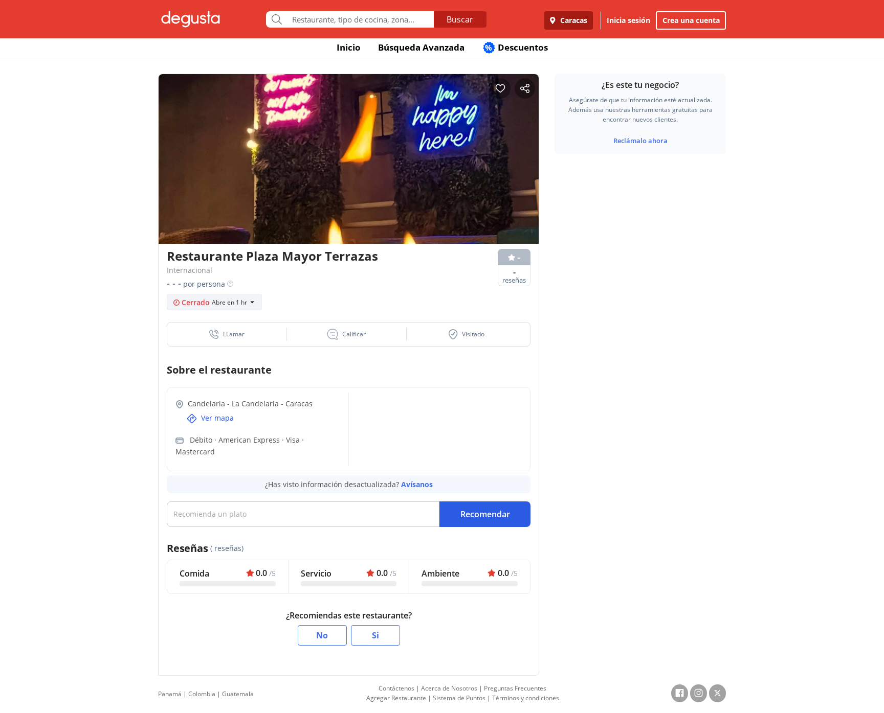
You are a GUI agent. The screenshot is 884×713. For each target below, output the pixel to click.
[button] (227, 334)
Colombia (201, 693)
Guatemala (238, 693)
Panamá (170, 693)
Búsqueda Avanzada (421, 47)
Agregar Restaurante (396, 698)
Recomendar (485, 514)
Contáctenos (396, 688)
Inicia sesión (628, 20)
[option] (349, 178)
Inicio (349, 47)
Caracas (572, 20)
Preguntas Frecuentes (515, 688)
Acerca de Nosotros (449, 688)
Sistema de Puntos (459, 698)
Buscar (460, 19)
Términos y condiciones (525, 698)
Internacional (189, 270)
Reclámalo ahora (640, 140)
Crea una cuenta (691, 20)
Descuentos (516, 47)
